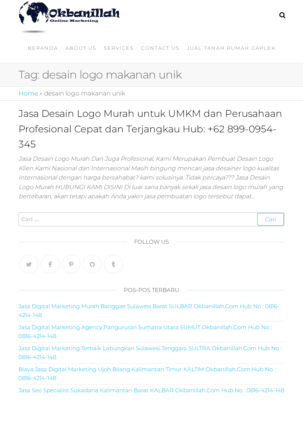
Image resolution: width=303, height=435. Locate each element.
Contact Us (160, 48)
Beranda (43, 48)
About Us (80, 48)
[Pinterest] (71, 264)
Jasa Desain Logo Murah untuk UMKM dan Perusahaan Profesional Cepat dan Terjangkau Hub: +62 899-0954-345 (150, 129)
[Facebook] (50, 264)
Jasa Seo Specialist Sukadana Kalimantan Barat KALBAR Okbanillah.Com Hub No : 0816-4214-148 (151, 390)
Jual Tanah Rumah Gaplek (231, 48)
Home (28, 93)
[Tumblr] (113, 264)
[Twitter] (29, 264)
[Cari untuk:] (151, 219)
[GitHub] (92, 264)
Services (119, 48)
